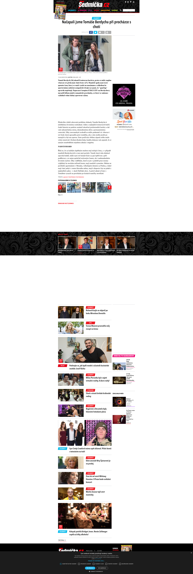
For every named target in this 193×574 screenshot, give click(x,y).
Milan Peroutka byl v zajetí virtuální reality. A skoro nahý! (98, 379)
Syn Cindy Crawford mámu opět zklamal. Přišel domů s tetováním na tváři (90, 450)
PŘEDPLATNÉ (89, 550)
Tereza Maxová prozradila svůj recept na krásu (98, 327)
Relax (96, 10)
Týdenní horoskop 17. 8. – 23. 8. (130, 400)
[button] (96, 561)
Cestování (105, 10)
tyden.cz (128, 422)
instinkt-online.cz (128, 404)
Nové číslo (60, 2)
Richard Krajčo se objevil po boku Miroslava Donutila (97, 312)
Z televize (82, 10)
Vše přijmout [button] (90, 568)
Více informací (98, 558)
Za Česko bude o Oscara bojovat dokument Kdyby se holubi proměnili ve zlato (130, 415)
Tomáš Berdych (72, 177)
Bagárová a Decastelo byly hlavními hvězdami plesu (96, 410)
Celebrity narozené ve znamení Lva (86, 250)
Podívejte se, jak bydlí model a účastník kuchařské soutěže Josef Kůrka (89, 367)
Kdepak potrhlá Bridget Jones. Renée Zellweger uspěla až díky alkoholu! (88, 533)
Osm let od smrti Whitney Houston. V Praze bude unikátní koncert (98, 479)
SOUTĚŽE (99, 550)
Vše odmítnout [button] (102, 568)
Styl (90, 10)
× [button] (191, 552)
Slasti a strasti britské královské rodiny (98, 394)
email (102, 32)
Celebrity (72, 10)
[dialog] (96, 562)
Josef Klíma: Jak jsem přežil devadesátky (130, 377)
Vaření (115, 10)
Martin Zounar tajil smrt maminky (95, 493)
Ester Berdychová (80, 177)
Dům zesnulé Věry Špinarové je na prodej (98, 462)
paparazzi (65, 177)
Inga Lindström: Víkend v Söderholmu (130, 363)
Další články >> (62, 540)
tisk (110, 32)
